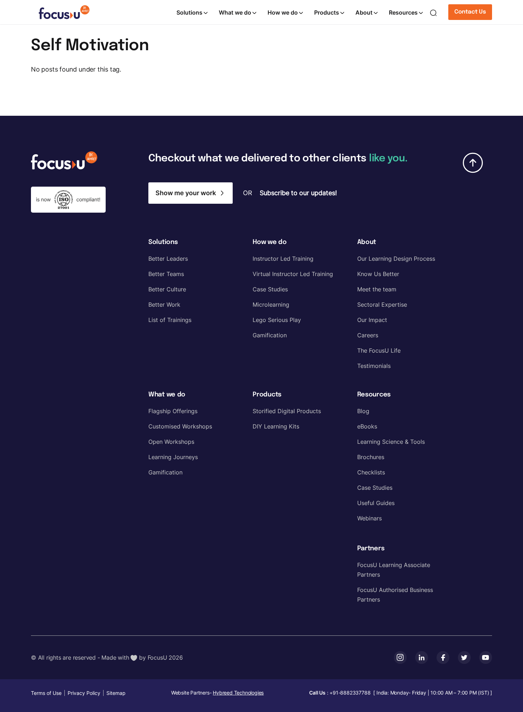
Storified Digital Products (287, 411)
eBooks (367, 426)
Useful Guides (376, 502)
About (364, 12)
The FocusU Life (379, 350)
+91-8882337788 (349, 693)
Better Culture (167, 289)
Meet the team (376, 289)
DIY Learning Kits (276, 426)
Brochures (370, 457)
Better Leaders (168, 258)
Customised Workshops (180, 426)
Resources (403, 12)
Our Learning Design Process (396, 258)
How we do (283, 12)
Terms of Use (46, 693)
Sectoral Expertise (382, 304)
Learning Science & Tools (391, 441)
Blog (363, 411)
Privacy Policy (84, 693)
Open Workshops (171, 441)
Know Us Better (378, 273)
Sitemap (116, 693)
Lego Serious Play (277, 319)
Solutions (189, 12)
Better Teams (166, 273)
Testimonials (374, 365)
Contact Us (470, 12)
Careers (367, 335)
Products (326, 12)
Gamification (270, 335)
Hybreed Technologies (238, 693)
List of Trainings (169, 319)
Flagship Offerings (172, 411)
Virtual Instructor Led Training (293, 273)
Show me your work (185, 193)
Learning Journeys (173, 457)
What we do (235, 12)
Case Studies (270, 289)
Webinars (369, 518)
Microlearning (271, 304)
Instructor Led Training (283, 258)
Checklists (371, 472)
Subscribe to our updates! (298, 193)
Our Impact (372, 319)
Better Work (164, 304)
